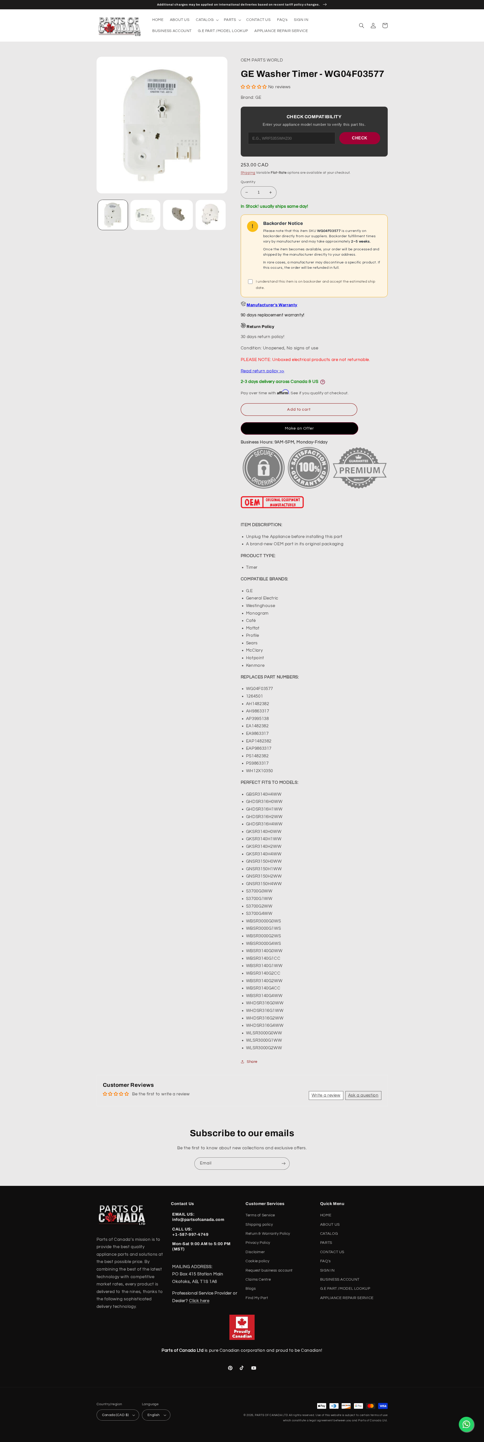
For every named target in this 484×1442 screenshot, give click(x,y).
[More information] (322, 381)
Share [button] (252, 1062)
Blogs (251, 1288)
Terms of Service (260, 1215)
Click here (199, 1301)
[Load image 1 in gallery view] (113, 215)
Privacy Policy (258, 1243)
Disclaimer (255, 1252)
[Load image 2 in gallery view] (145, 215)
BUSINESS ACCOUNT (339, 1279)
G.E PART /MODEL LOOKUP (345, 1288)
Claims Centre (258, 1279)
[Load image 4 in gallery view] (211, 215)
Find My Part (257, 1298)
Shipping (248, 172)
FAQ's (325, 1261)
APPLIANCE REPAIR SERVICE (347, 1298)
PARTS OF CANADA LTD (271, 1415)
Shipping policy (259, 1224)
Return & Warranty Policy (268, 1234)
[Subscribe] (283, 1163)
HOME (325, 1215)
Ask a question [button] (363, 1095)
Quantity (248, 182)
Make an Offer (299, 428)
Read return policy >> (262, 371)
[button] (207, 19)
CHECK (360, 138)
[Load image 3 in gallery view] (178, 215)
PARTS (326, 1243)
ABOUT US (330, 1224)
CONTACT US (332, 1252)
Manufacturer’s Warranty (272, 305)
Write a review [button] (326, 1095)
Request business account (269, 1270)
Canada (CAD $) (115, 1415)
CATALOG (329, 1234)
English (153, 1415)
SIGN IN (327, 1270)
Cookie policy (257, 1261)
